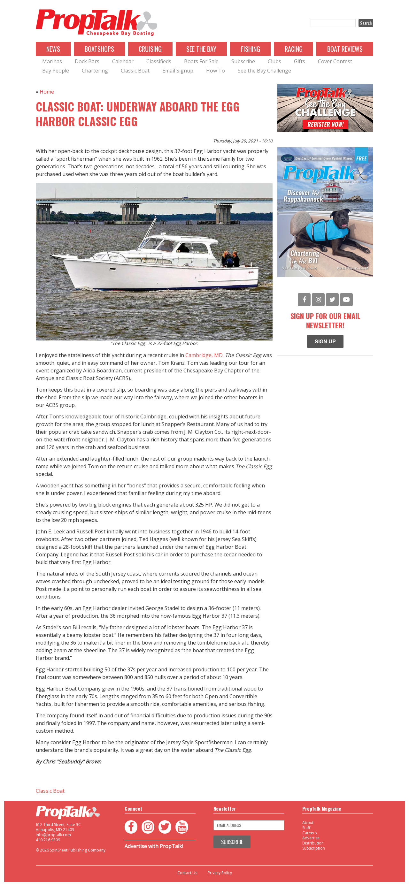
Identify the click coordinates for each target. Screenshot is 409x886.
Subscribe (243, 61)
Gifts (299, 61)
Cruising (150, 49)
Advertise (311, 838)
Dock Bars (87, 61)
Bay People (55, 70)
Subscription (313, 848)
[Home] (96, 23)
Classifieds (158, 61)
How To (215, 70)
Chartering (95, 70)
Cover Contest (335, 61)
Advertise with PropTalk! (154, 846)
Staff (306, 827)
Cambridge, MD (204, 355)
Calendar (123, 61)
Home (47, 91)
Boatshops (99, 49)
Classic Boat (135, 70)
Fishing (250, 49)
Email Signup (177, 70)
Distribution (313, 843)
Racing (294, 49)
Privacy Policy (220, 872)
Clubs (274, 61)
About (307, 822)
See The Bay (201, 49)
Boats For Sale (201, 61)
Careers (309, 833)
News (53, 49)
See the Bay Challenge (264, 70)
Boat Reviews (345, 49)
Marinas (52, 61)
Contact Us (187, 872)
